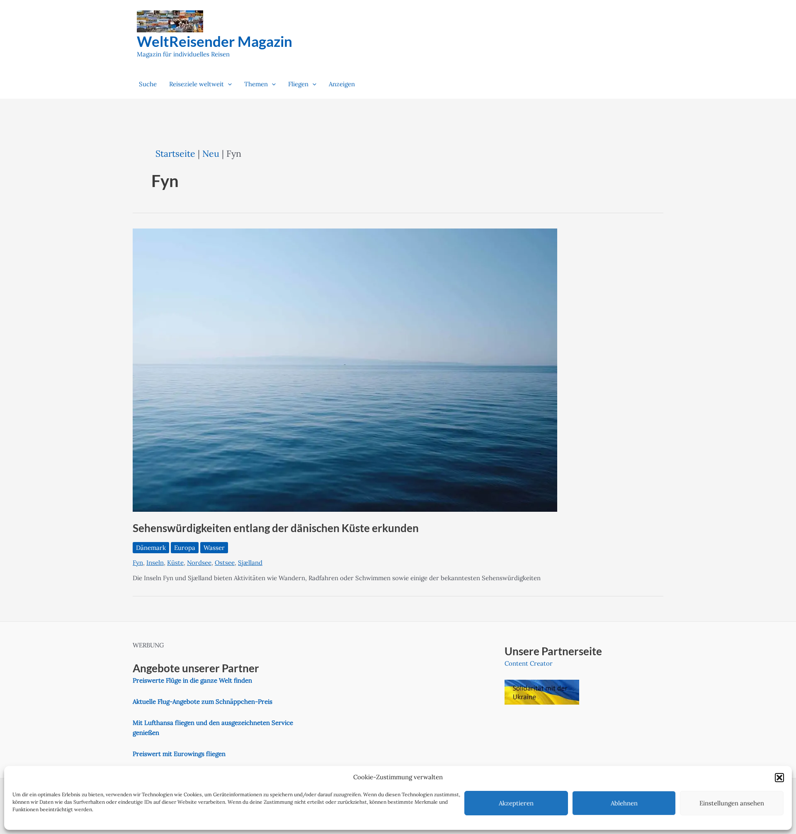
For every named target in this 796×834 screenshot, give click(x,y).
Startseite (175, 153)
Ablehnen (624, 803)
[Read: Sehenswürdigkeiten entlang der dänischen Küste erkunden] (345, 370)
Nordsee (199, 563)
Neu (210, 153)
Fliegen (298, 84)
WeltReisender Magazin (214, 41)
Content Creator (529, 663)
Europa (184, 548)
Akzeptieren (516, 803)
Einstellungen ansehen (731, 803)
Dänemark (151, 548)
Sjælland (250, 563)
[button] (779, 777)
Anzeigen (342, 84)
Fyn (138, 563)
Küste (175, 563)
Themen (256, 84)
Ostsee (225, 563)
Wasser (214, 548)
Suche (148, 84)
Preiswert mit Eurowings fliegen (179, 754)
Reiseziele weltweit (196, 84)
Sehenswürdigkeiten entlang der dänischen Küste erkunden (276, 528)
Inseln (155, 563)
